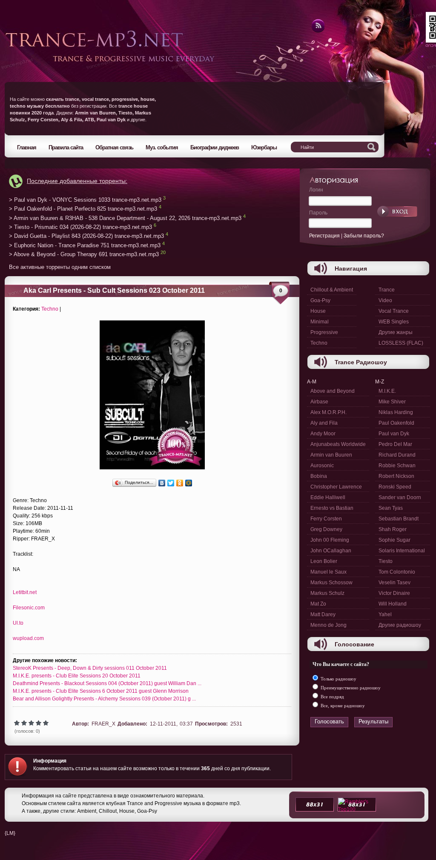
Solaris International (402, 551)
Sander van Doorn (400, 497)
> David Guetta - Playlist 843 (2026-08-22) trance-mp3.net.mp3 (86, 236)
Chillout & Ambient (331, 290)
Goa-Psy (320, 300)
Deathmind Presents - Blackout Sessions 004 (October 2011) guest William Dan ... (107, 683)
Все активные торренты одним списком (60, 267)
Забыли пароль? (364, 236)
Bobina (318, 476)
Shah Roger (393, 529)
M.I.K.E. (387, 391)
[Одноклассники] (179, 483)
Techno (49, 309)
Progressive (324, 332)
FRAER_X (103, 724)
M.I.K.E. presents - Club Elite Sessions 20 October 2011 (77, 676)
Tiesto (386, 561)
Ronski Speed (395, 487)
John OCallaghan (330, 551)
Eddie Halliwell (327, 497)
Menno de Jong (328, 625)
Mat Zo (318, 604)
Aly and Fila (324, 423)
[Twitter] (170, 483)
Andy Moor (323, 434)
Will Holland (393, 604)
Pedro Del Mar (395, 444)
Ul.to (18, 623)
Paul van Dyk (394, 434)
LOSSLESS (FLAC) (401, 343)
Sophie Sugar (394, 540)
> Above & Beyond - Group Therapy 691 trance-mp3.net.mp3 (84, 254)
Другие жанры (396, 332)
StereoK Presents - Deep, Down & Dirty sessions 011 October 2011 (90, 668)
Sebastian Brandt (399, 519)
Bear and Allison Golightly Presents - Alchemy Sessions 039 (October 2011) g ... (104, 699)
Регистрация (324, 236)
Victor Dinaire (394, 593)
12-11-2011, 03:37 (171, 724)
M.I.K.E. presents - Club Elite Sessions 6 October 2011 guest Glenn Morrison (101, 691)
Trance (387, 290)
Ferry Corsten (326, 519)
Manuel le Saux (328, 572)
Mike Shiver (392, 402)
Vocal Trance (394, 311)
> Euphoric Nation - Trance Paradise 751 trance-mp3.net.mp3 (85, 245)
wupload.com (28, 638)
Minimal (319, 322)
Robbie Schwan (397, 466)
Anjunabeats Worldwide (338, 444)
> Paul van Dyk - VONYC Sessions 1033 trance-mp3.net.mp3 (85, 200)
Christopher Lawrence (336, 487)
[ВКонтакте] (162, 483)
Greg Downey (326, 529)
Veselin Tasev (394, 583)
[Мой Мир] (188, 483)
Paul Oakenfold (396, 423)
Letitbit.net (25, 592)
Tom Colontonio (397, 572)
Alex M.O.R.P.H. (328, 412)
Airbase (319, 402)
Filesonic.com (29, 608)
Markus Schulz (327, 593)
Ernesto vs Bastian (331, 508)
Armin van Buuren (331, 455)
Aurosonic (322, 466)
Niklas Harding (396, 412)
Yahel (385, 614)
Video (385, 300)
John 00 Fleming (329, 540)
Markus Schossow (331, 583)
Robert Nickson (396, 476)
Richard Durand (397, 455)
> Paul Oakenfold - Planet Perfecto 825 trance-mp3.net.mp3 (83, 209)
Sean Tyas (391, 508)
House (318, 311)
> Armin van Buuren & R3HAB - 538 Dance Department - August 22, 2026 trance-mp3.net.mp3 (125, 218)
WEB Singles (394, 322)
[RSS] (317, 31)
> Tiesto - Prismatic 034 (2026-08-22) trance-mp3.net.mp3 (80, 227)
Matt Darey (323, 614)
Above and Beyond (332, 391)
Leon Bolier (323, 561)
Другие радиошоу (400, 625)
